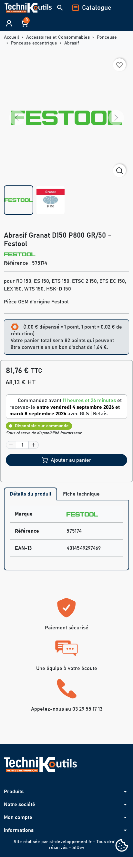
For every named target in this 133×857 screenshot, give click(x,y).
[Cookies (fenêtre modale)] (121, 846)
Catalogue (96, 8)
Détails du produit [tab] (30, 494)
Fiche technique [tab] (81, 494)
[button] (60, 7)
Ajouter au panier (71, 460)
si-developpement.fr (70, 842)
